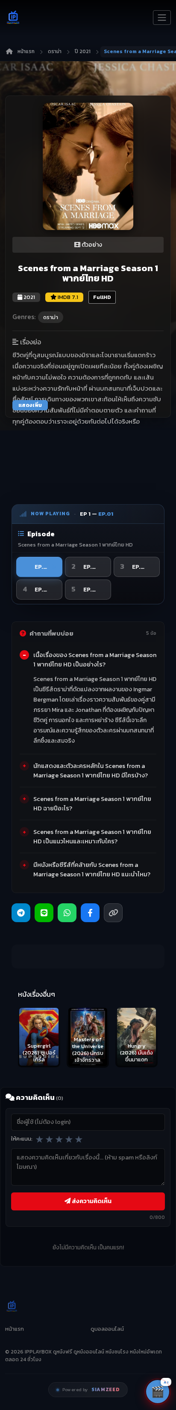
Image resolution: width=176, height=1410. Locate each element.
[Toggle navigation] (162, 17)
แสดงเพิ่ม (30, 405)
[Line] (44, 912)
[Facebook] (90, 912)
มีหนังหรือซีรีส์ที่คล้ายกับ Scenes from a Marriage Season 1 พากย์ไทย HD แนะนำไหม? (91, 869)
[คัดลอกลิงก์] (113, 912)
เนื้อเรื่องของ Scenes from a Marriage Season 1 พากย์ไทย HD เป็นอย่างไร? (94, 659)
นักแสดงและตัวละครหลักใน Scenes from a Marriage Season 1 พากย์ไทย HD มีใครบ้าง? (90, 770)
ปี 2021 (83, 51)
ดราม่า (55, 51)
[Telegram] (21, 912)
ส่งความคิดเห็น (90, 1201)
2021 (28, 297)
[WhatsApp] (67, 912)
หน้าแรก (26, 51)
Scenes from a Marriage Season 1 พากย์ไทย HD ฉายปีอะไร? (92, 803)
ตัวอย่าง (91, 244)
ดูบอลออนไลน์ (107, 1329)
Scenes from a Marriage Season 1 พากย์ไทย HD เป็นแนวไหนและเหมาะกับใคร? (92, 836)
